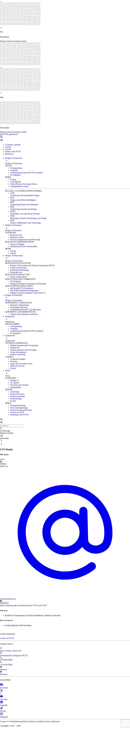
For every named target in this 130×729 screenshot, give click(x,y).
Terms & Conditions (36, 721)
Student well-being (17, 354)
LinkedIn (3, 705)
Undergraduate (16, 168)
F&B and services (17, 366)
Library (13, 179)
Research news (16, 235)
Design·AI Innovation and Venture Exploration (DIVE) (32, 265)
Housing (13, 361)
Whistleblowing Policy (19, 721)
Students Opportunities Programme (24, 345)
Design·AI (14, 380)
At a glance (14, 383)
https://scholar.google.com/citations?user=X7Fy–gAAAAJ (23, 605)
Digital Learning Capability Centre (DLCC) (27, 293)
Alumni (8, 147)
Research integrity (17, 244)
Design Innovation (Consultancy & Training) (28, 284)
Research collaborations (19, 305)
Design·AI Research (13, 230)
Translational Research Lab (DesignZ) (25, 309)
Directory (4, 674)
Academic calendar (12, 145)
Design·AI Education (13, 163)
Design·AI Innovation (14, 261)
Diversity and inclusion (19, 385)
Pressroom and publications (21, 410)
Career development (18, 352)
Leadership (14, 392)
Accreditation (15, 182)
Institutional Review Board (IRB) (23, 246)
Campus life (10, 341)
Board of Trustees (17, 394)
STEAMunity (15, 281)
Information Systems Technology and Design (28, 218)
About (7, 376)
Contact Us (5, 721)
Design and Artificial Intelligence (23, 200)
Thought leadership (18, 405)
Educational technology (19, 270)
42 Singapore (15, 175)
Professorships (16, 399)
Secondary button (19, 41)
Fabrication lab (16, 272)
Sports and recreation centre (21, 364)
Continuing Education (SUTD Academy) (26, 331)
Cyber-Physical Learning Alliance (23, 184)
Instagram (4, 717)
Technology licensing (18, 307)
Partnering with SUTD (19, 415)
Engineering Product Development (24, 204)
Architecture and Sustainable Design (24, 195)
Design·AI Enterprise (13, 300)
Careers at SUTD (17, 412)
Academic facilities (17, 359)
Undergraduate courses (19, 186)
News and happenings (19, 408)
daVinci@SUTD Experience (21, 288)
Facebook (4, 688)
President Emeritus (17, 396)
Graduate (14, 170)
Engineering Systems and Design (23, 209)
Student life (14, 348)
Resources (9, 154)
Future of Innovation (18, 268)
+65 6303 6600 (6, 665)
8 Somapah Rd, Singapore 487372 (14, 655)
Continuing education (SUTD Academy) (26, 172)
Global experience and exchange (23, 350)
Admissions (9, 322)
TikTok (3, 711)
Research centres (17, 237)
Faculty (8, 149)
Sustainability (15, 387)
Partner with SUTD (13, 151)
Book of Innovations (18, 277)
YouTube (3, 699)
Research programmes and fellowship (25, 239)
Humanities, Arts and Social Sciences (25, 214)
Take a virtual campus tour (10, 651)
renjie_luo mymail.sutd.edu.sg (7, 532)
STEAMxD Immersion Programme (24, 290)
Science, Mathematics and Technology (25, 223)
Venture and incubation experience (24, 314)
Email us (3, 669)
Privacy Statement (52, 721)
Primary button (6, 41)
